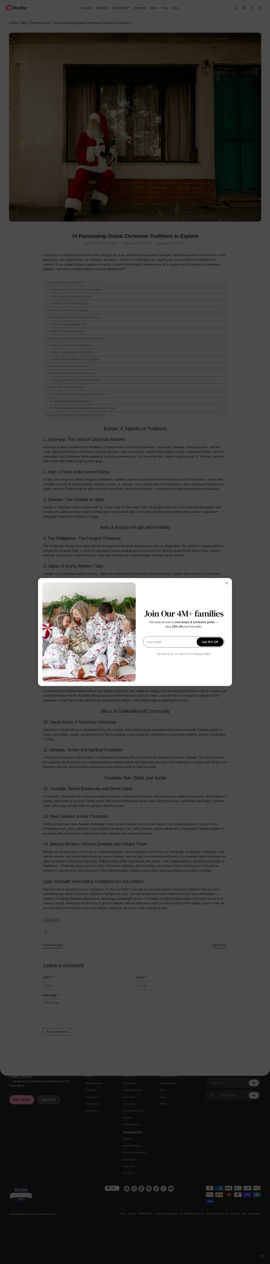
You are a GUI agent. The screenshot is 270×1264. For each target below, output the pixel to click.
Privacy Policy (202, 653)
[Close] (227, 583)
